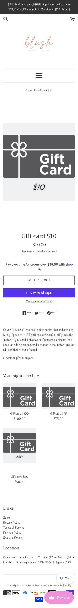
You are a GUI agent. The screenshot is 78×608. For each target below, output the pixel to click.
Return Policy (11, 523)
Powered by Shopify (60, 585)
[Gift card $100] (19, 396)
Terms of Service (13, 528)
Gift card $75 (58, 414)
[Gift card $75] (58, 396)
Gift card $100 (19, 414)
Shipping (25, 251)
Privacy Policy (12, 533)
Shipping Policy (12, 538)
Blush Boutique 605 (38, 585)
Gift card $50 (19, 477)
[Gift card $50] (19, 450)
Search (7, 518)
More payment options (39, 301)
